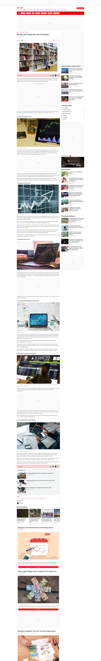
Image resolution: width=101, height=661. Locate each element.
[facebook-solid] (53, 75)
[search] (75, 8)
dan (43, 111)
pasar (33, 335)
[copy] (58, 75)
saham (23, 175)
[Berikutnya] (60, 564)
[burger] (83, 10)
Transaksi (19, 230)
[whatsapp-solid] (50, 75)
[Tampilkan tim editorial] (59, 503)
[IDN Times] (20, 7)
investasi (38, 456)
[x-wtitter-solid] (55, 75)
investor (27, 272)
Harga (18, 388)
